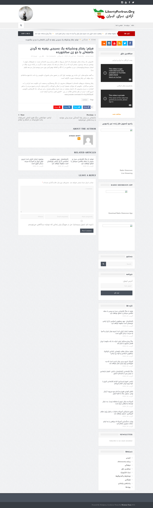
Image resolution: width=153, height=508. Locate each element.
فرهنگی (128, 465)
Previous (90, 115)
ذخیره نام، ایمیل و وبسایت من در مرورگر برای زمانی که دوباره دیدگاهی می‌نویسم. (60, 224)
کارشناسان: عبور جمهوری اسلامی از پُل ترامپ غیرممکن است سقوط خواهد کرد (57, 161)
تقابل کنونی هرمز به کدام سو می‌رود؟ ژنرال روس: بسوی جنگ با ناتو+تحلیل (118, 392)
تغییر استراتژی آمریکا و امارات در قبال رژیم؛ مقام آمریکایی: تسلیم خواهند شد (117, 412)
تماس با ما (119, 25)
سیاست (84, 99)
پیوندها (128, 487)
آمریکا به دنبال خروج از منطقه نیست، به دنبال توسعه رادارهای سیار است (118, 402)
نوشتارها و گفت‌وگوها (123, 476)
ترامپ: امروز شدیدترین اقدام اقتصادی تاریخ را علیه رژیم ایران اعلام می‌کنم (117, 382)
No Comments (51, 56)
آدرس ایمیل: (127, 281)
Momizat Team (126, 504)
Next (22, 115)
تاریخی (128, 457)
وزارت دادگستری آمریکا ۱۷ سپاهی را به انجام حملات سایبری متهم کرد (118, 422)
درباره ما (127, 25)
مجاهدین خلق (126, 468)
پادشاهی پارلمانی (124, 483)
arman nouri (89, 56)
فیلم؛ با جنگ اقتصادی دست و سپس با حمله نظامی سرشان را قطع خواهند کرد (82, 161)
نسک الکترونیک (125, 472)
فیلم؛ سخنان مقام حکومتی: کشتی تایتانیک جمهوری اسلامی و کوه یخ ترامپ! (118, 352)
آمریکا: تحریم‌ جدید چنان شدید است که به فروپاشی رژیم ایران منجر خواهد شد (119, 362)
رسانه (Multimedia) (124, 461)
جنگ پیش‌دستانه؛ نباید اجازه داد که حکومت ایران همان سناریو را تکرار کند (41, 33)
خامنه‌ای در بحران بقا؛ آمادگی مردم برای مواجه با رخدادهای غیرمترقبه (78, 119)
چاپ (40, 56)
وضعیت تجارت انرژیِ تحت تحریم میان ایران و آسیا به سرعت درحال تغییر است (90, 33)
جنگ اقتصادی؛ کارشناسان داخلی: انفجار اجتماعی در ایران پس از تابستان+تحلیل (116, 372)
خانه (132, 25)
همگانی (59, 56)
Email (35, 56)
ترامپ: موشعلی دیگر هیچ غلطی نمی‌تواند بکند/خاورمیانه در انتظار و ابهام (34, 118)
